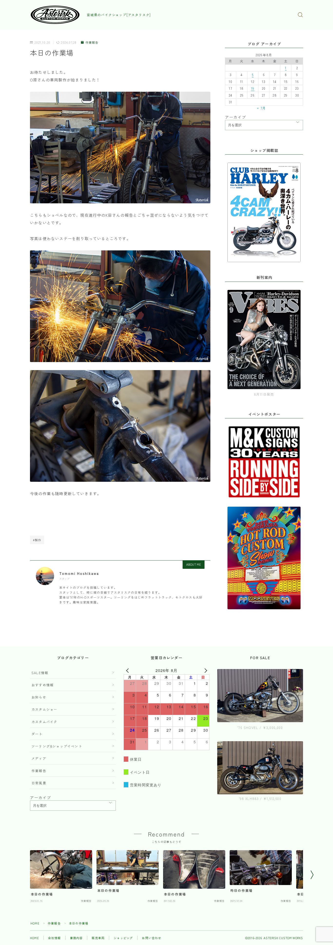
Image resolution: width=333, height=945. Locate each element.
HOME (34, 923)
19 (252, 88)
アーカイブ (235, 117)
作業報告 (92, 42)
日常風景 (38, 782)
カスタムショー (44, 709)
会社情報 (54, 938)
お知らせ (38, 697)
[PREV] (128, 670)
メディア (38, 758)
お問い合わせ (151, 938)
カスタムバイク (44, 721)
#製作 (37, 540)
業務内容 (76, 938)
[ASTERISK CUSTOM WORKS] (55, 15)
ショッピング (123, 938)
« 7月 (261, 108)
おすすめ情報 (42, 684)
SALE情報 (39, 672)
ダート (37, 733)
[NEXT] (204, 670)
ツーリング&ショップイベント (56, 746)
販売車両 (98, 938)
